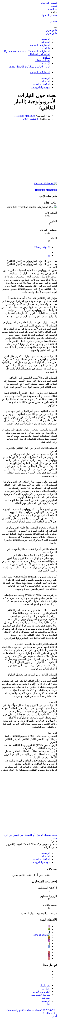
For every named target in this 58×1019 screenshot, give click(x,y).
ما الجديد (45, 48)
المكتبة (46, 57)
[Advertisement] (29, 152)
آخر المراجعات (42, 60)
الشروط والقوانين (40, 991)
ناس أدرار (51, 30)
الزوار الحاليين (42, 66)
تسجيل (53, 21)
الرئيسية (45, 38)
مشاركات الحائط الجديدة (22, 66)
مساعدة (46, 997)
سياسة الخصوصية (40, 994)
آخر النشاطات (35, 54)
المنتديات (45, 42)
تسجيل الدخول (49, 15)
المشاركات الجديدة (40, 45)
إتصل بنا (46, 988)
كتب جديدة (24, 51)
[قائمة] (55, 27)
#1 (49, 255)
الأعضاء (46, 63)
